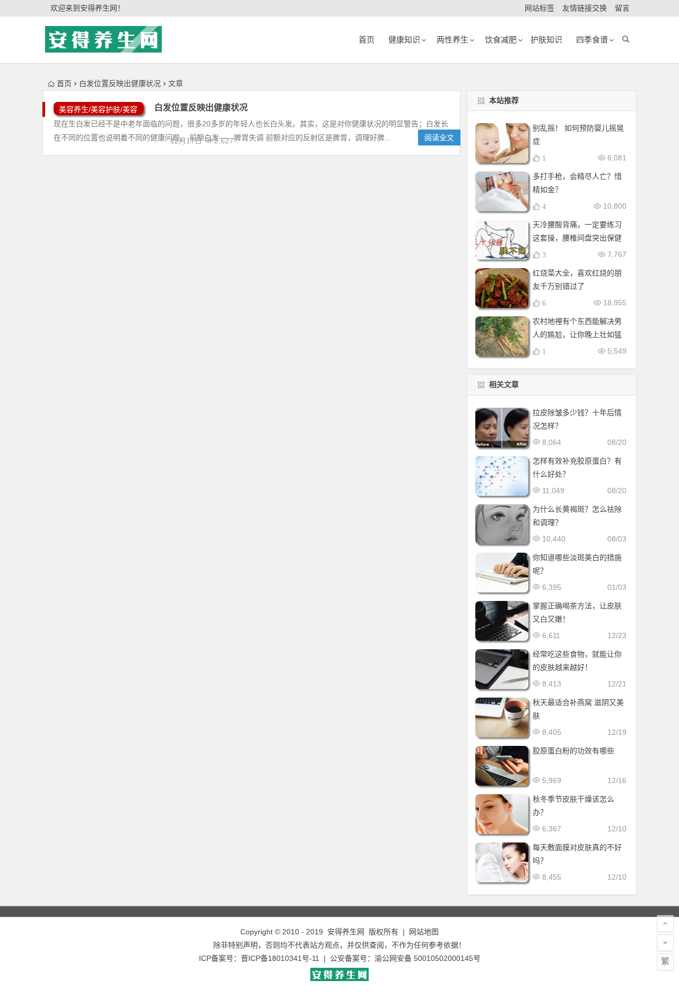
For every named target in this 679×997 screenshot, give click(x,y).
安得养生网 (345, 931)
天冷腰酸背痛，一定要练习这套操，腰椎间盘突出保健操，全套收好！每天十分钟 (577, 237)
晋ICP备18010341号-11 (280, 958)
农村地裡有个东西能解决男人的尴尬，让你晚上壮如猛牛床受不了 (577, 334)
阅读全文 (439, 137)
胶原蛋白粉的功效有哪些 (573, 750)
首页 (64, 83)
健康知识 (404, 39)
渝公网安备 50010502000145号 (428, 958)
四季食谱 (592, 39)
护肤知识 (546, 39)
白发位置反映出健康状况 (201, 107)
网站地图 (424, 931)
